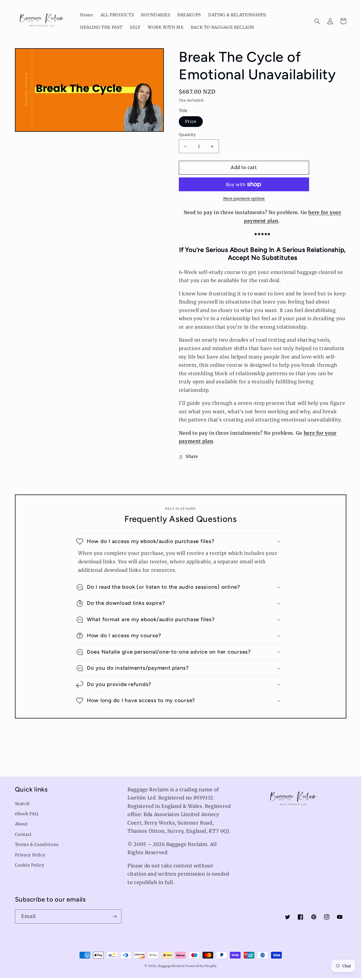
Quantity (187, 134)
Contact (23, 834)
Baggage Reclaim (171, 966)
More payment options (244, 198)
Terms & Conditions (37, 844)
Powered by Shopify (201, 966)
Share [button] (192, 456)
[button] (317, 21)
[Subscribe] (114, 916)
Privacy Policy (30, 855)
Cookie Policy (30, 865)
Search (22, 803)
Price (191, 121)
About (21, 824)
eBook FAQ (26, 813)
